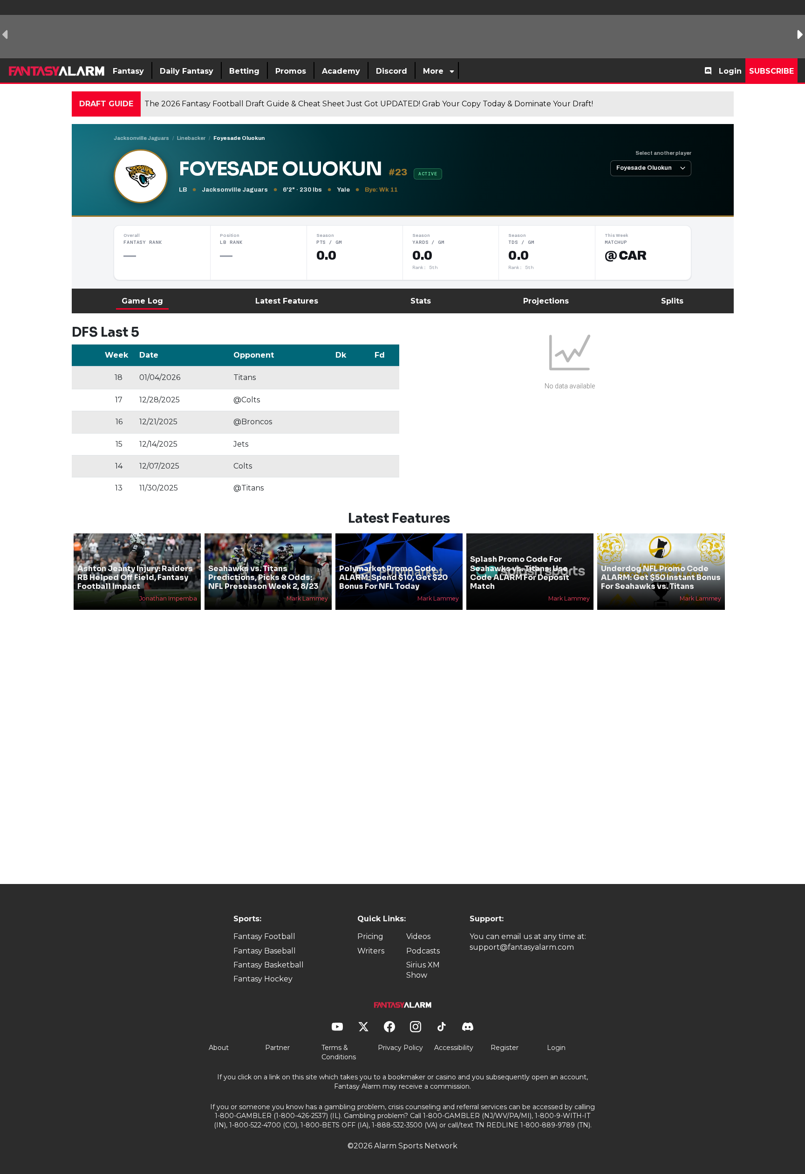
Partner (277, 1047)
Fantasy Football (264, 936)
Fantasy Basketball (268, 964)
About (219, 1047)
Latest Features (286, 301)
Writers (370, 950)
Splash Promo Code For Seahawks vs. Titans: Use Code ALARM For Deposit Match (519, 572)
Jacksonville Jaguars (141, 138)
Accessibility (453, 1047)
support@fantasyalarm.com (522, 947)
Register (504, 1047)
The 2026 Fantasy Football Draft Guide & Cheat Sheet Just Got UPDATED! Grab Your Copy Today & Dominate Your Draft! (368, 103)
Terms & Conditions (338, 1052)
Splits (672, 301)
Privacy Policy (400, 1047)
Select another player (663, 153)
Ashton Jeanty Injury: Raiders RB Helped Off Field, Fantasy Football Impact (135, 577)
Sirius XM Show (423, 970)
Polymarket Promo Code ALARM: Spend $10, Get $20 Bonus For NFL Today (393, 577)
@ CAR (626, 255)
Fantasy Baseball (264, 950)
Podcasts (423, 950)
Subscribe (771, 71)
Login (730, 71)
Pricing (370, 936)
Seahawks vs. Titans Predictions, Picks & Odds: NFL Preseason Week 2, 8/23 (263, 577)
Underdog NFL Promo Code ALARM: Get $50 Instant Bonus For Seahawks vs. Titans (661, 577)
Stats (420, 301)
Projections (546, 301)
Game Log (142, 301)
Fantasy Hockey (263, 978)
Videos (418, 936)
